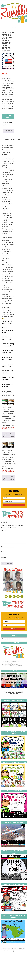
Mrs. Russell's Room (14, 12)
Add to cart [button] (5, 435)
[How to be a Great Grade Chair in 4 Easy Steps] (14, 687)
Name (3, 546)
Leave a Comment (5, 51)
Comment (4, 530)
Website (3, 557)
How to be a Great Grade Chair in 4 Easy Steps (14, 692)
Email (3, 551)
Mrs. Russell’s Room (8, 948)
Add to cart (8, 116)
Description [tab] (8, 130)
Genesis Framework (9, 950)
